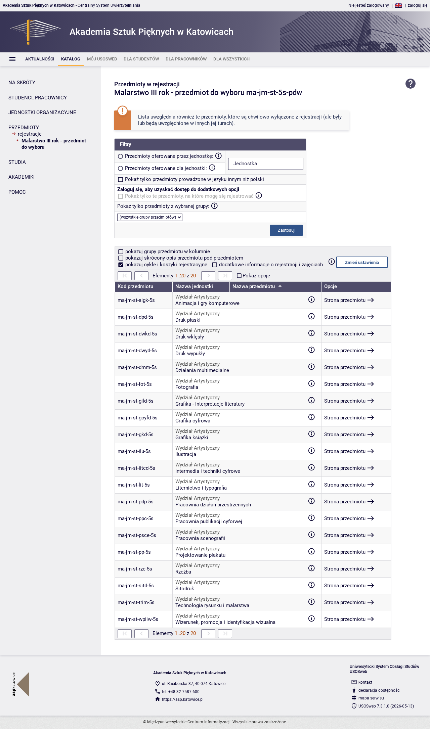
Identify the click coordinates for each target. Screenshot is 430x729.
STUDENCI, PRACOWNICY (37, 98)
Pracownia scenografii (200, 538)
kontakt (365, 682)
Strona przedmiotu (345, 300)
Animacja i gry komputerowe (207, 303)
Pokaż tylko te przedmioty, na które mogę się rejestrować (189, 196)
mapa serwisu (371, 698)
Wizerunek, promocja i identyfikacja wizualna (225, 622)
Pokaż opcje (256, 276)
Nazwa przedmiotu (254, 286)
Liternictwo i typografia (201, 488)
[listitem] (40, 59)
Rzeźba (183, 572)
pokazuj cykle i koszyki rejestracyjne (166, 265)
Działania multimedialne (202, 370)
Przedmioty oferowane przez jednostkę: (169, 156)
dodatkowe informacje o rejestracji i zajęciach (270, 265)
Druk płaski (188, 320)
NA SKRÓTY (21, 83)
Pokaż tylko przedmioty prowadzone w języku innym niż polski (194, 179)
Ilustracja (185, 454)
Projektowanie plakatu (200, 555)
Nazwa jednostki (194, 286)
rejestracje (30, 134)
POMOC (17, 192)
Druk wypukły (190, 354)
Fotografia (186, 387)
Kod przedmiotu (135, 286)
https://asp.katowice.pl (183, 699)
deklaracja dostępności (379, 690)
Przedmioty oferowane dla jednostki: (166, 168)
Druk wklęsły (189, 337)
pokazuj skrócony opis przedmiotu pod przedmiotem (183, 258)
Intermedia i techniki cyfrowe (207, 471)
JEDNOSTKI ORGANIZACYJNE (42, 112)
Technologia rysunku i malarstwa (212, 605)
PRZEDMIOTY (23, 128)
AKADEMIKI (21, 177)
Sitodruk (184, 589)
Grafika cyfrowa (192, 421)
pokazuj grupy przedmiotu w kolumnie (167, 251)
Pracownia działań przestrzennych (213, 505)
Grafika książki (191, 438)
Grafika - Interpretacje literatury (210, 404)
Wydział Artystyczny (197, 297)
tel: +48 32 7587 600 (181, 691)
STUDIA (17, 162)
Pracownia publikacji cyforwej (208, 521)
